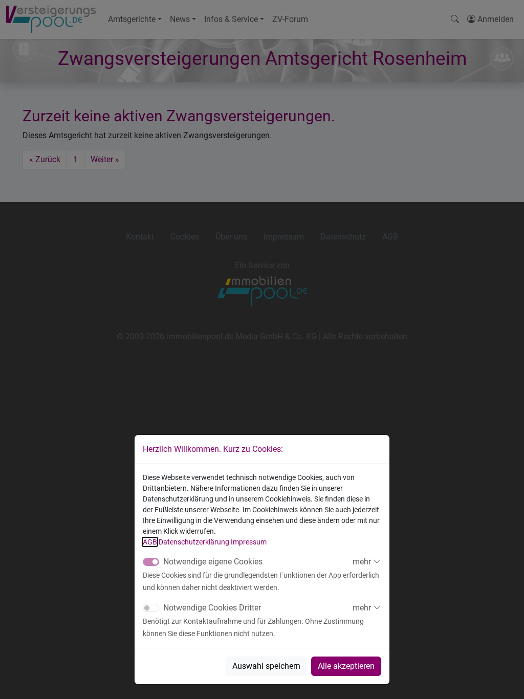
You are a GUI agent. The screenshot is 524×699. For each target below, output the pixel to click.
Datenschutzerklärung (194, 542)
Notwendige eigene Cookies (213, 561)
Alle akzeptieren (346, 666)
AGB (150, 542)
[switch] (151, 608)
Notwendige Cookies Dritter (212, 608)
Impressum (249, 542)
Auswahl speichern (266, 666)
